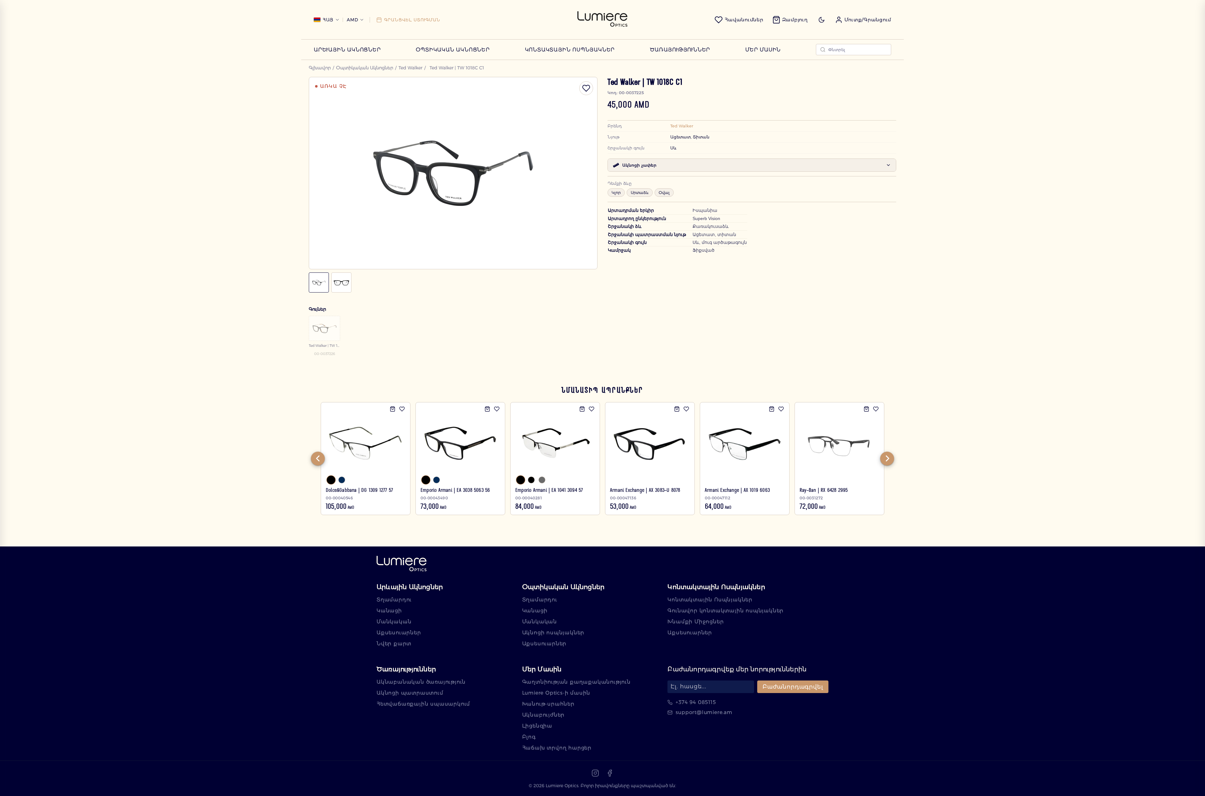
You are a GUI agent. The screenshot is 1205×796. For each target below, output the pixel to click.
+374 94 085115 (696, 702)
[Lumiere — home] (402, 564)
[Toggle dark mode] (821, 19)
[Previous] (318, 458)
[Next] (887, 458)
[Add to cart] (392, 409)
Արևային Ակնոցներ (347, 50)
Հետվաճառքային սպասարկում (423, 704)
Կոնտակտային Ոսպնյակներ (570, 50)
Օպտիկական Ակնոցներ (453, 50)
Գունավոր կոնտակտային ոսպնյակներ (725, 611)
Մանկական (394, 622)
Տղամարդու (394, 600)
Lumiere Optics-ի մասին (556, 693)
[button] (863, 20)
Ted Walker (410, 68)
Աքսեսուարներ (399, 633)
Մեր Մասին (763, 50)
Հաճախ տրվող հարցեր (557, 748)
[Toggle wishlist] (586, 88)
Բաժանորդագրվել (793, 686)
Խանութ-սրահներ (548, 704)
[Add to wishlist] (402, 409)
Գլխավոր (320, 68)
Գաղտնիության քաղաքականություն (576, 682)
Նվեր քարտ (394, 644)
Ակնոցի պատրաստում (410, 693)
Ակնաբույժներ (543, 715)
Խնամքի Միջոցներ (695, 622)
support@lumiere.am (704, 712)
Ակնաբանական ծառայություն (421, 682)
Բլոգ (529, 737)
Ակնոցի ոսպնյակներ (553, 633)
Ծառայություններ (680, 50)
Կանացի (389, 611)
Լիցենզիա (537, 726)
